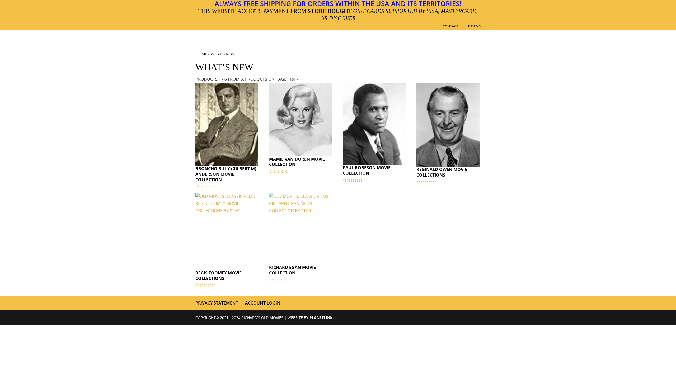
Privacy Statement (216, 303)
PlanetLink (320, 317)
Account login (262, 303)
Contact (450, 26)
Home (201, 53)
